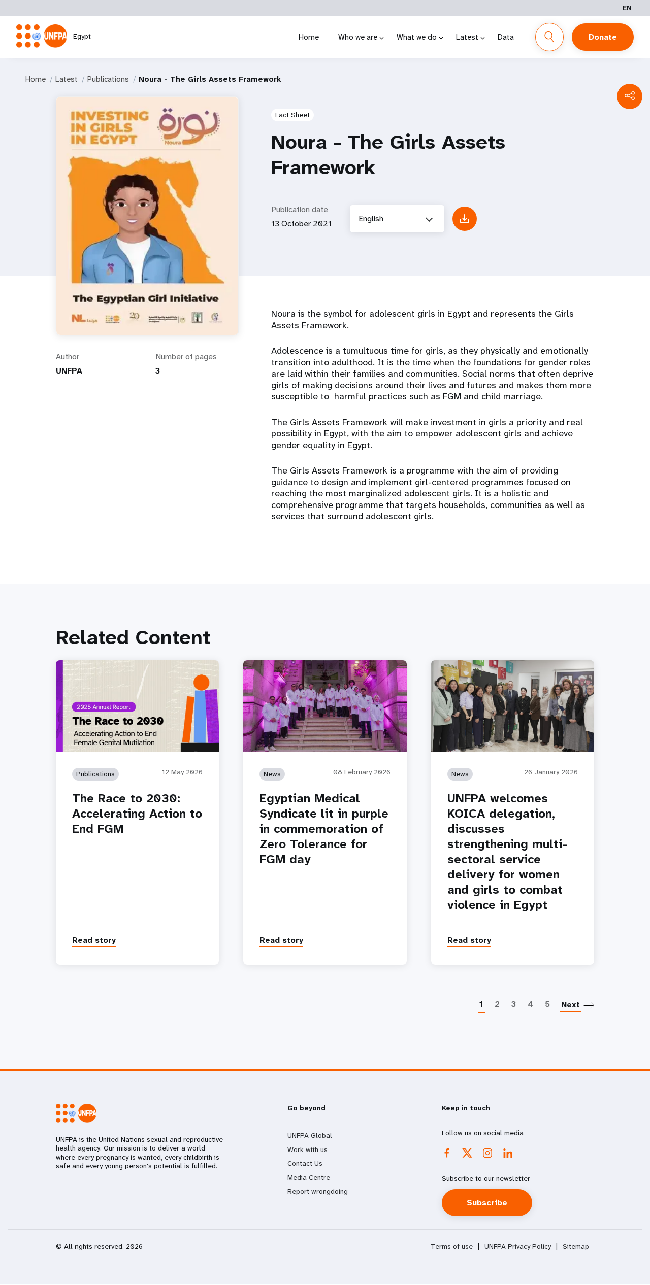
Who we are (357, 37)
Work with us (307, 1149)
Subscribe (487, 1202)
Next (570, 1004)
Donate (603, 36)
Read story (94, 940)
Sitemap (576, 1246)
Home (309, 37)
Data (506, 37)
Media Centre (308, 1177)
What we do (417, 37)
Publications (108, 79)
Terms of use (452, 1246)
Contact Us (304, 1163)
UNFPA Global (309, 1135)
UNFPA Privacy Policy (517, 1246)
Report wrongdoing (317, 1191)
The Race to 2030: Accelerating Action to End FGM (137, 813)
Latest (467, 37)
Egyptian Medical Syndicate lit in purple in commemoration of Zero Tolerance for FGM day (323, 829)
